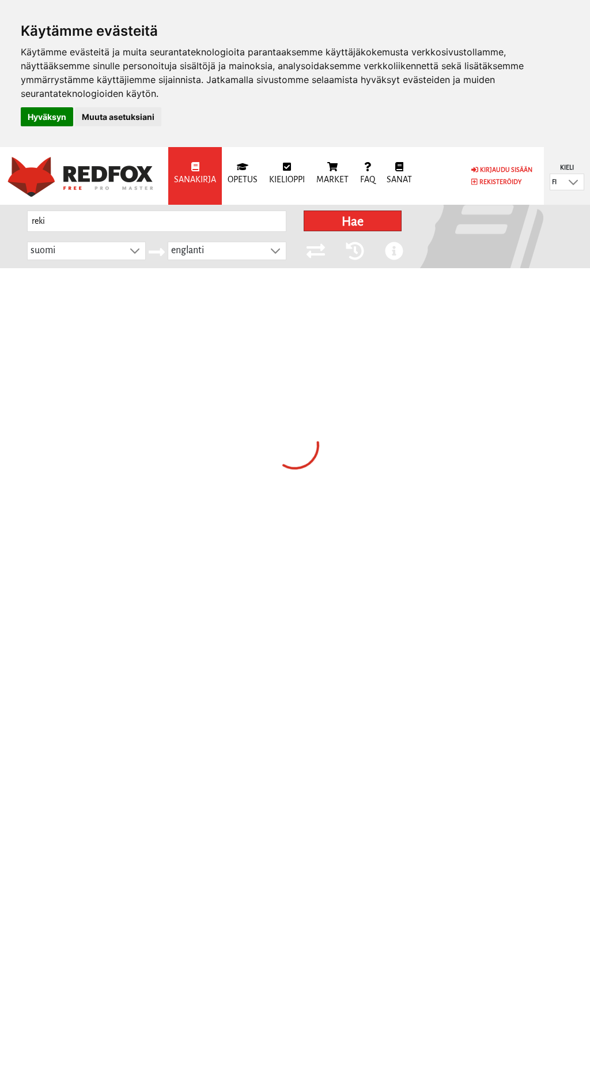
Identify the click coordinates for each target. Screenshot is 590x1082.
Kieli (567, 167)
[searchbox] (156, 221)
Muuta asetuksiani (118, 117)
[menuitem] (195, 176)
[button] (573, 182)
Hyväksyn (47, 117)
